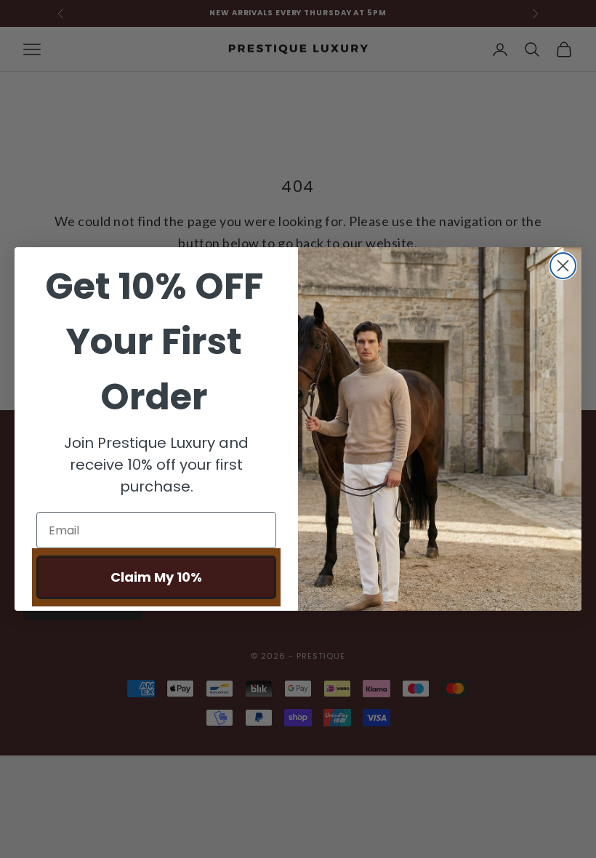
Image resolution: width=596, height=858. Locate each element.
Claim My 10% (156, 577)
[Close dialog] (563, 265)
